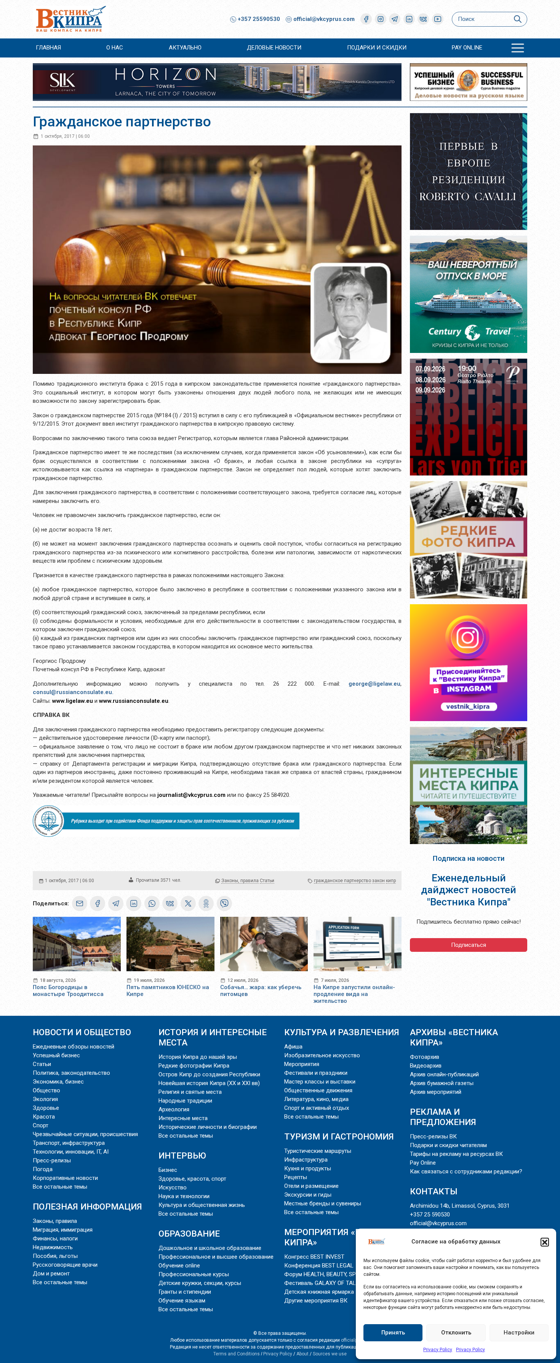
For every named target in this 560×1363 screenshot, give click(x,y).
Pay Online (467, 47)
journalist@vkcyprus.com (191, 795)
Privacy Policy (437, 1349)
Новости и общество (82, 1032)
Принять (393, 1332)
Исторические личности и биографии (207, 1127)
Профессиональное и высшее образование (216, 1256)
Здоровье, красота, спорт (192, 1178)
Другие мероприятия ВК (315, 1300)
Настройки (519, 1332)
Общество (46, 1090)
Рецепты (295, 1177)
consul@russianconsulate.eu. (73, 692)
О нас (114, 47)
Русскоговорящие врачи (65, 1264)
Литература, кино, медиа (316, 1099)
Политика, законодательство (71, 1072)
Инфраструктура (306, 1159)
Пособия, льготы (55, 1256)
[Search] (517, 19)
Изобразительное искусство (322, 1055)
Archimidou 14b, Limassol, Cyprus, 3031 (460, 1205)
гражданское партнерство (342, 880)
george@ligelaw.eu (374, 683)
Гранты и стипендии (184, 1291)
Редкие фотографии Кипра (193, 1065)
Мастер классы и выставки (319, 1081)
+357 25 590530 (430, 1214)
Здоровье (46, 1107)
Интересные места (183, 1118)
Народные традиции (185, 1100)
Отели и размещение (311, 1186)
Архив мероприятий (435, 1091)
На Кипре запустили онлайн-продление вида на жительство (354, 994)
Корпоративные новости (65, 1178)
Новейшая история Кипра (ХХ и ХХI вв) (209, 1083)
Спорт (40, 1125)
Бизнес (167, 1170)
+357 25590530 (258, 19)
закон (378, 880)
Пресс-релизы (52, 1160)
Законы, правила (240, 880)
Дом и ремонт (51, 1273)
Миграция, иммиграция (63, 1229)
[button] (545, 1242)
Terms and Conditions (236, 1354)
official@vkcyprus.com (324, 19)
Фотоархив (424, 1056)
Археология (173, 1109)
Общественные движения (318, 1090)
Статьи (267, 880)
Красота (44, 1116)
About (302, 1354)
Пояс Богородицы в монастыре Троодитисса (68, 991)
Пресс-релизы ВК (433, 1136)
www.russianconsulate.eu (133, 700)
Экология (45, 1099)
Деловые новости (274, 47)
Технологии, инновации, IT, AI (71, 1151)
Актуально (185, 47)
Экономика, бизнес (58, 1081)
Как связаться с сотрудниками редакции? (466, 1171)
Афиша (293, 1046)
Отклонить (456, 1332)
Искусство (172, 1187)
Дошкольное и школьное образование (209, 1248)
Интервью (182, 1155)
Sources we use (330, 1354)
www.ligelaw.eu (72, 700)
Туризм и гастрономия (339, 1136)
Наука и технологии (184, 1196)
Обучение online (179, 1265)
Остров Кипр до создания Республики (209, 1074)
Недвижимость (53, 1247)
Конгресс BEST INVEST (314, 1256)
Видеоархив (426, 1065)
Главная (48, 47)
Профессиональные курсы (193, 1274)
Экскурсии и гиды (307, 1194)
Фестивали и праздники (315, 1072)
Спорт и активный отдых (316, 1107)
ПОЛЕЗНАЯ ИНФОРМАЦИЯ (87, 1206)
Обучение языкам (181, 1300)
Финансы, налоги (55, 1238)
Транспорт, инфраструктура (69, 1143)
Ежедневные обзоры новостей (73, 1046)
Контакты (434, 1191)
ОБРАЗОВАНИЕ (189, 1234)
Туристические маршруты (317, 1151)
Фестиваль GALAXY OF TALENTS (327, 1283)
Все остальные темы (60, 1186)
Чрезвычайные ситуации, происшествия (85, 1134)
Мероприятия (301, 1064)
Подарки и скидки (376, 47)
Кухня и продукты (307, 1168)
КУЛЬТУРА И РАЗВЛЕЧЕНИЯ (341, 1032)
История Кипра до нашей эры (197, 1056)
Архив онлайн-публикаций (444, 1074)
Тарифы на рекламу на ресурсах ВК (456, 1154)
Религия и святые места (190, 1091)
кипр (391, 880)
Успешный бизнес (56, 1055)
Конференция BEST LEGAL (319, 1265)
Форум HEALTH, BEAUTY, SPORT (325, 1274)
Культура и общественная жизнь (201, 1205)
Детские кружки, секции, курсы (199, 1283)
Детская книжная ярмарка (319, 1291)
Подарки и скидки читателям (448, 1145)
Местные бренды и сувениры (322, 1203)
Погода (43, 1169)
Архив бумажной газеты (442, 1083)
